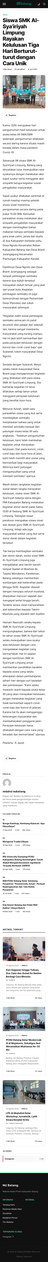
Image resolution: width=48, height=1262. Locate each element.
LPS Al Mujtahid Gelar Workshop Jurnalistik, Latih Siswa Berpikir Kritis (21, 1116)
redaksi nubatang (14, 791)
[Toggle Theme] (38, 4)
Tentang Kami (9, 1205)
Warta (5, 15)
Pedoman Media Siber (12, 1209)
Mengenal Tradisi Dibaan (15, 841)
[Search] (44, 4)
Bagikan (12, 115)
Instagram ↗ (8, 1237)
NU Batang (11, 1185)
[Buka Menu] (4, 4)
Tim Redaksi (8, 1222)
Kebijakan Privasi (10, 1218)
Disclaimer (7, 1213)
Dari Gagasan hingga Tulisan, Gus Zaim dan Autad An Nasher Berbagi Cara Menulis (24, 973)
